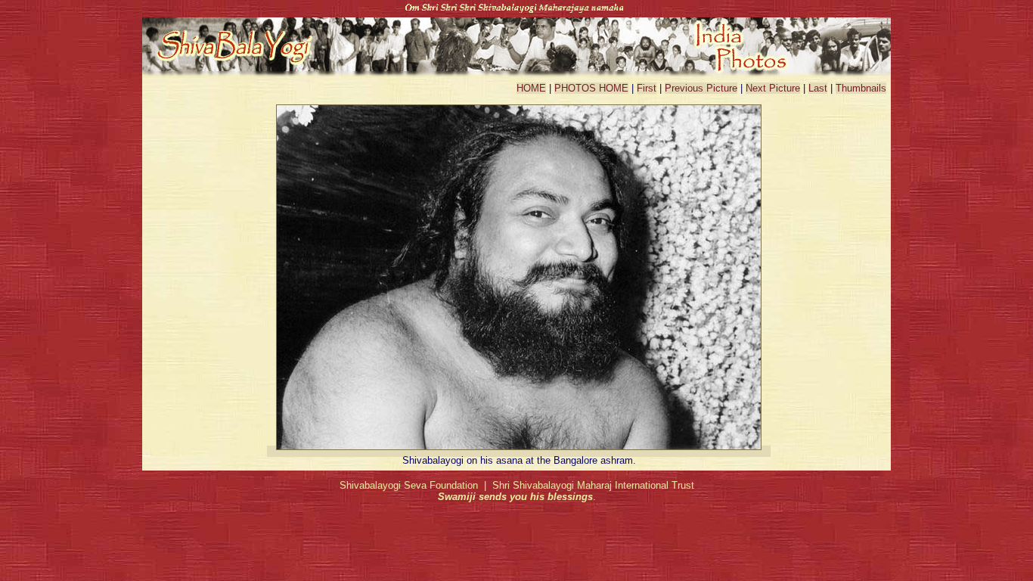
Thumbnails (861, 88)
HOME (531, 88)
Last (817, 88)
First (646, 88)
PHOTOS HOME (591, 88)
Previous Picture (701, 88)
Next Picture (773, 88)
